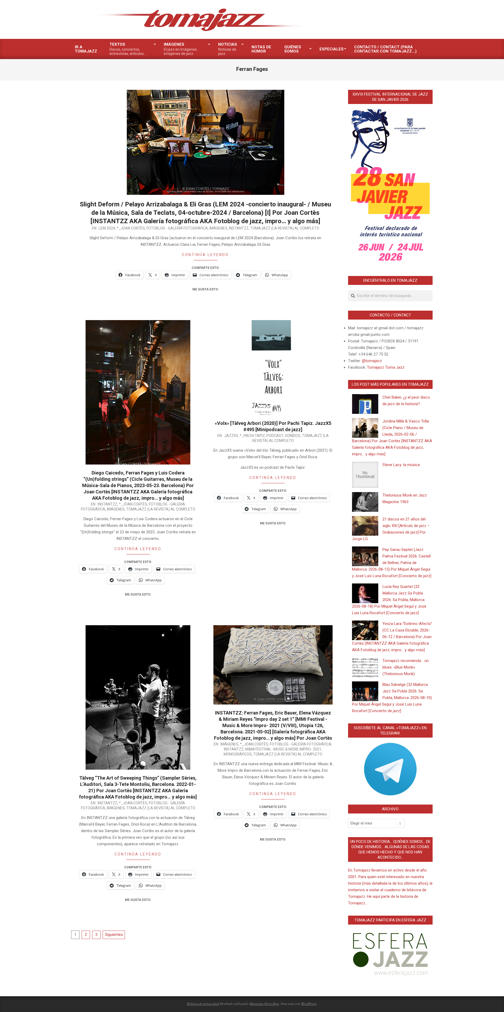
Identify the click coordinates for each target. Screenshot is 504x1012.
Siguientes (114, 934)
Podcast (274, 436)
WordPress (308, 1003)
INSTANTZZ (239, 228)
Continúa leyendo (205, 255)
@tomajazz (372, 360)
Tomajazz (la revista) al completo (284, 228)
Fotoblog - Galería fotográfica (177, 228)
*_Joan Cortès (131, 228)
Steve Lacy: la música (401, 464)
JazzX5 (231, 436)
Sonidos (292, 436)
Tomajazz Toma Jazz (386, 367)
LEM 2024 (107, 228)
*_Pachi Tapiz (252, 436)
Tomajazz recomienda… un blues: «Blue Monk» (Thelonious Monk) (405, 667)
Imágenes (218, 228)
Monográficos (238, 754)
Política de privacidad (203, 1003)
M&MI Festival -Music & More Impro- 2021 (283, 749)
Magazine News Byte (264, 1003)
